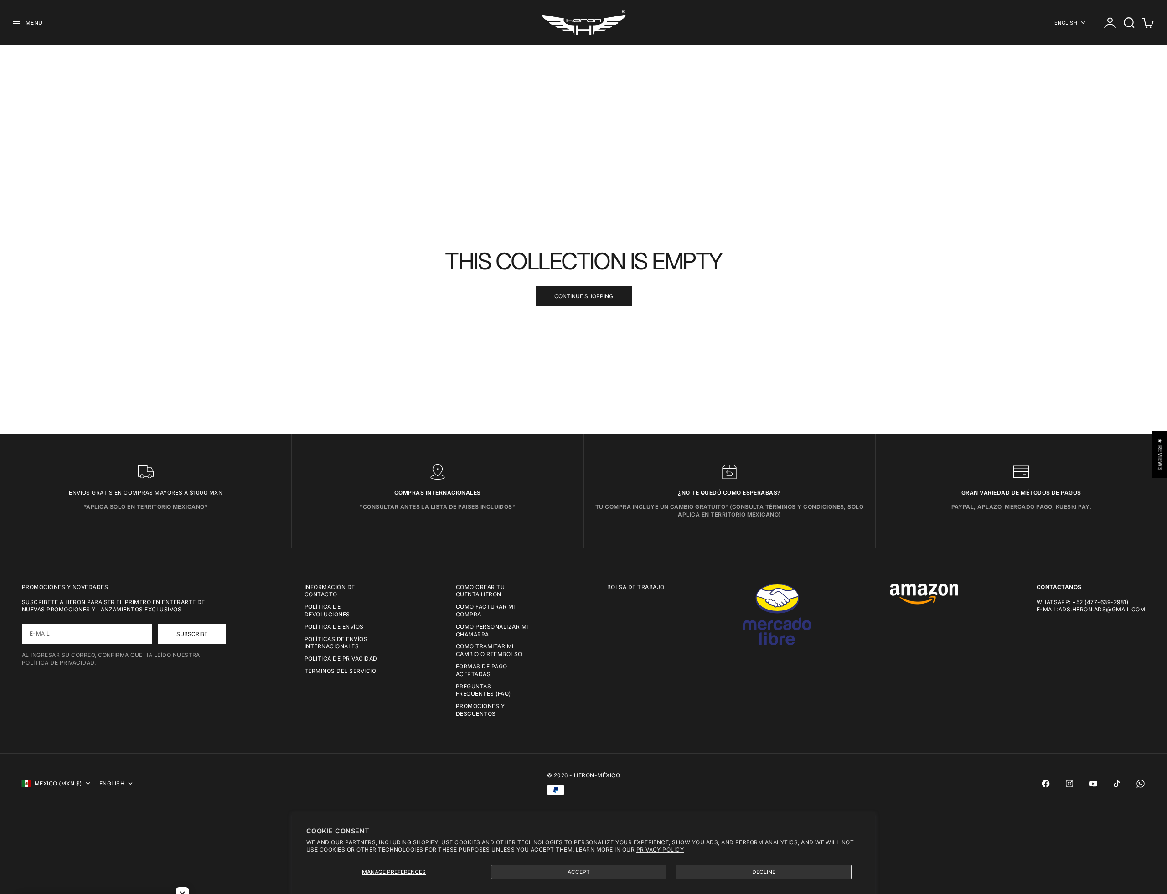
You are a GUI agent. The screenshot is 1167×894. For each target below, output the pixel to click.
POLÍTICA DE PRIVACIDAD (341, 658)
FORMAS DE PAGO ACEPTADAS (481, 670)
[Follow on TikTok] (1116, 783)
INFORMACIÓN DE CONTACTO (330, 591)
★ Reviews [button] (1160, 454)
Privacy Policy (660, 849)
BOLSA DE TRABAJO (636, 587)
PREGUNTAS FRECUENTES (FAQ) (483, 690)
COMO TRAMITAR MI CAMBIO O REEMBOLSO (489, 650)
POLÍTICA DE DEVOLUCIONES (327, 610)
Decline (763, 871)
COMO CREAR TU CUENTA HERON (480, 591)
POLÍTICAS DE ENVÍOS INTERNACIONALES (336, 643)
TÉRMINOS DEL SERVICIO (340, 670)
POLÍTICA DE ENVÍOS (334, 626)
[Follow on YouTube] (1093, 783)
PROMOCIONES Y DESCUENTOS (480, 710)
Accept (579, 871)
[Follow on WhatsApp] (1140, 783)
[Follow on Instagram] (1069, 783)
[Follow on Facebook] (1045, 783)
